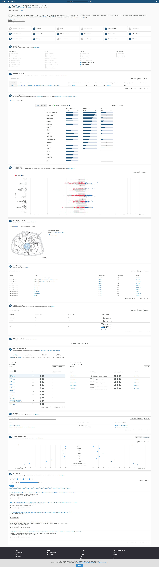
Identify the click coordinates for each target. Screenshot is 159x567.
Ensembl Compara (39, 438)
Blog (114, 558)
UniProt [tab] (33, 226)
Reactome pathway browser (122, 425)
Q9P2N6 (30, 7)
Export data (136, 172)
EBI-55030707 (73, 382)
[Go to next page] (148, 542)
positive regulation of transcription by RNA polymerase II (45, 279)
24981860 (136, 388)
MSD (81, 558)
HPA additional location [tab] (25, 226)
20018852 (45, 16)
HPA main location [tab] (14, 226)
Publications (115, 554)
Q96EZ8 (13, 395)
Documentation (52, 552)
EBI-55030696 (73, 385)
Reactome (55, 350)
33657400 (53, 16)
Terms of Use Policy (103, 562)
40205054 (136, 379)
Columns (134, 78)
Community (51, 554)
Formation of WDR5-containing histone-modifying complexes (22, 427)
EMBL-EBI (82, 552)
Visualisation (146, 437)
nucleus (35, 295)
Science (114, 552)
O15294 (13, 398)
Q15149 (13, 404)
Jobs (114, 556)
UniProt (33, 221)
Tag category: (12, 479)
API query (147, 78)
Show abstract (15, 498)
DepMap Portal (71, 168)
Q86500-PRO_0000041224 (15, 400)
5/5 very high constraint (106, 329)
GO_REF (137, 279)
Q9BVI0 (13, 379)
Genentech (82, 554)
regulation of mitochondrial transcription (42, 277)
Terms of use (18, 556)
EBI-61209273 (73, 379)
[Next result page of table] (62, 407)
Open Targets (36, 47)
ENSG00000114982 (20, 7)
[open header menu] (157, 1)
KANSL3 (39, 7)
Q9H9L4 (13, 385)
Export (140, 78)
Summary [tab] (12, 100)
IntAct (48, 350)
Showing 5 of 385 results (142, 480)
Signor (51, 350)
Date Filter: (11, 482)
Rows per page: (128, 88)
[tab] (13, 10)
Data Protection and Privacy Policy (86, 562)
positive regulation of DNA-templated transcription (44, 281)
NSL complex (36, 287)
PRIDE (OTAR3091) (68, 96)
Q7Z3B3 (13, 392)
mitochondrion (37, 285)
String (58, 350)
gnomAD (52, 306)
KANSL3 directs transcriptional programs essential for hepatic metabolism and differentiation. (31, 522)
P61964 (13, 376)
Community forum (19, 552)
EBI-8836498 (73, 375)
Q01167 (13, 382)
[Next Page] (147, 299)
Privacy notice (18, 554)
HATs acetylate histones (15, 425)
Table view (139, 437)
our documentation (39, 96)
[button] (48, 111)
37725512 (136, 382)
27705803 (136, 375)
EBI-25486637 (73, 388)
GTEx (63, 96)
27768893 (26, 17)
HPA (36, 221)
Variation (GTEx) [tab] (19, 100)
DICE (75, 96)
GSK (81, 556)
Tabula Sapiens (58, 96)
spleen (73, 85)
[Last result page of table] (64, 407)
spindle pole (36, 283)
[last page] (149, 299)
